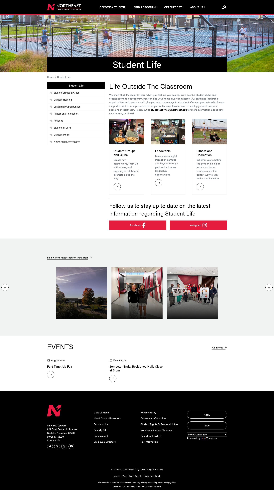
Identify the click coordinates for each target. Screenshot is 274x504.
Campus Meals (61, 134)
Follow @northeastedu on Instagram (68, 257)
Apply (207, 414)
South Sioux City (136, 475)
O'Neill (124, 475)
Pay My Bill (100, 430)
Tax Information (149, 441)
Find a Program (145, 7)
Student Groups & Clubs (66, 92)
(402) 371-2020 (55, 436)
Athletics (58, 120)
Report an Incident (150, 436)
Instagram (208, 225)
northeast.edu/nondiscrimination (138, 486)
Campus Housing (63, 99)
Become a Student (112, 7)
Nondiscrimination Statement (156, 430)
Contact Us (53, 440)
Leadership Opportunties (67, 106)
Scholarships (101, 424)
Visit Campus (101, 412)
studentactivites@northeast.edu (169, 109)
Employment (101, 436)
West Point (150, 475)
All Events (218, 347)
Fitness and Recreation (66, 113)
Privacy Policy (148, 412)
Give (207, 425)
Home (50, 77)
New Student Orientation (67, 141)
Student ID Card (62, 127)
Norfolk (117, 475)
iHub (158, 475)
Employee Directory (105, 441)
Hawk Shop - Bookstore (107, 418)
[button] (269, 287)
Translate (211, 438)
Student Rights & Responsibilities (159, 424)
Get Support (173, 7)
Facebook (148, 225)
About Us (196, 7)
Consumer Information (153, 418)
